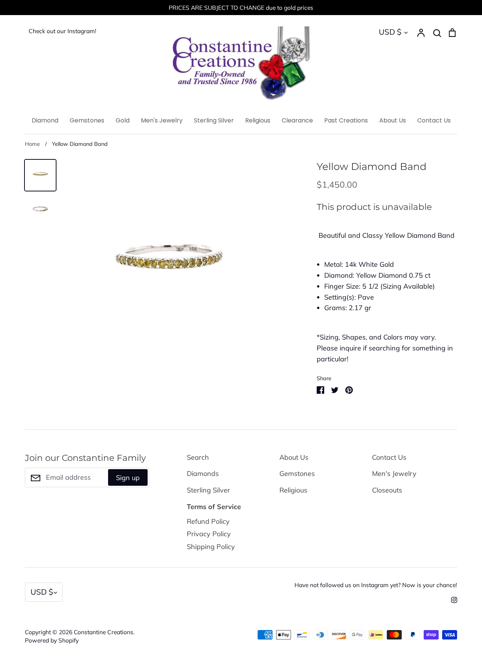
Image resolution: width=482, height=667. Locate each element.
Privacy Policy (209, 533)
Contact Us (434, 120)
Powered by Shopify (52, 640)
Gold (123, 120)
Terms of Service (214, 506)
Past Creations (346, 120)
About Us (392, 120)
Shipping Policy (211, 546)
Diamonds (203, 473)
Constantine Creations (103, 632)
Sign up (128, 477)
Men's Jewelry (162, 120)
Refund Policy (208, 521)
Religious (257, 120)
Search (198, 457)
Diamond (45, 120)
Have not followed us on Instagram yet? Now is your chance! (375, 585)
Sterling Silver (214, 120)
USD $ (390, 32)
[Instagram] (451, 599)
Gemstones (87, 120)
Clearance (297, 120)
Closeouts (387, 490)
